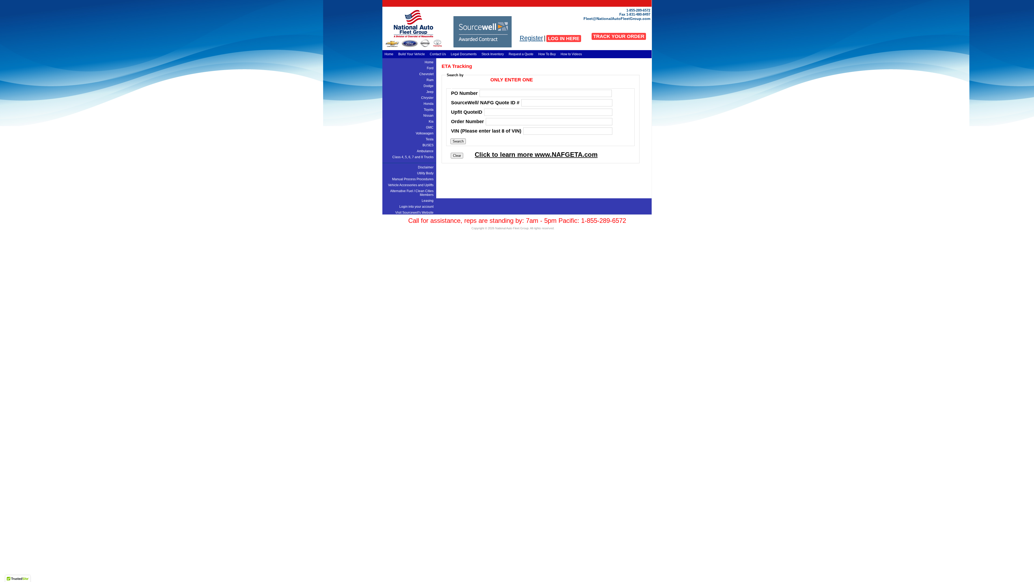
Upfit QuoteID (466, 112)
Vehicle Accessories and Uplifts (411, 185)
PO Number (464, 93)
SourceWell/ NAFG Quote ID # (485, 102)
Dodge (429, 86)
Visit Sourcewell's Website (414, 212)
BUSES (428, 145)
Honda (429, 104)
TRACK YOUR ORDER (618, 36)
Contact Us (438, 54)
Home (389, 54)
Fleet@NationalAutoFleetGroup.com (617, 18)
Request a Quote (521, 54)
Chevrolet (426, 74)
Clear (457, 156)
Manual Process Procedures (413, 179)
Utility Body (425, 173)
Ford (430, 68)
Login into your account (416, 207)
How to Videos (571, 54)
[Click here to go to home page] (409, 37)
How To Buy (547, 54)
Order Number (467, 121)
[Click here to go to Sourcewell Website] (482, 46)
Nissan (428, 115)
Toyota (429, 110)
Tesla (430, 139)
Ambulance (425, 151)
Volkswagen (425, 133)
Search (458, 141)
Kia (431, 121)
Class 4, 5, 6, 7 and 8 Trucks (413, 157)
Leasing (428, 201)
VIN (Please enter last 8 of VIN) (486, 131)
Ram (430, 80)
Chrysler (427, 98)
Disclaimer (426, 167)
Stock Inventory (492, 54)
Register (531, 37)
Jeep (430, 92)
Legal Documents (464, 54)
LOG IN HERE (563, 38)
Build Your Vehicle (411, 54)
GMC (430, 127)
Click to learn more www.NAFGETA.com (536, 154)
